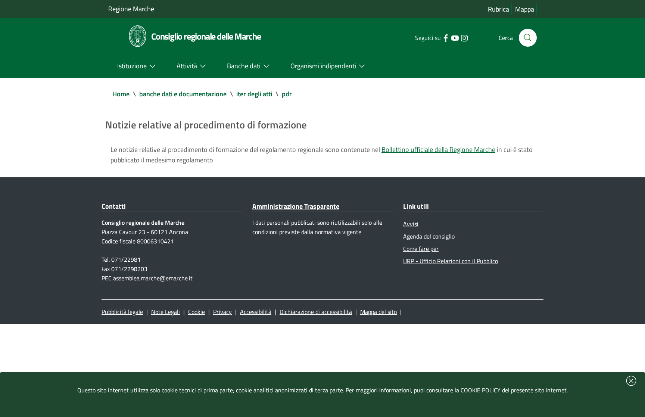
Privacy (222, 311)
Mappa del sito (378, 311)
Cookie (196, 311)
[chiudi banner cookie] (631, 380)
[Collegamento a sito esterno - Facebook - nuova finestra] (445, 37)
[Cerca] (528, 38)
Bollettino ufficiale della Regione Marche (438, 149)
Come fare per (421, 248)
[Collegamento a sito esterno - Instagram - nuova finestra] (464, 37)
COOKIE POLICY (481, 390)
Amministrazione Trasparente (295, 206)
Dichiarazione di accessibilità (316, 311)
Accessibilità (255, 311)
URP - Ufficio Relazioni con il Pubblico (450, 260)
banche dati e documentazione (183, 94)
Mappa (524, 9)
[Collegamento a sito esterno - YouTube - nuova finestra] (454, 37)
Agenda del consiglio (429, 236)
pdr (287, 94)
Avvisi (410, 224)
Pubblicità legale (122, 311)
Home (121, 94)
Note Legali (165, 311)
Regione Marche (131, 9)
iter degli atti (254, 94)
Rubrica (498, 9)
